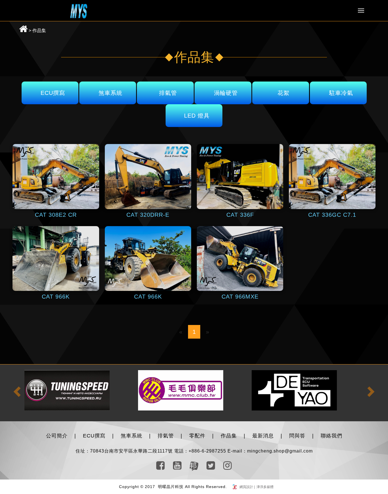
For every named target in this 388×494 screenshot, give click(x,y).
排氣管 (168, 93)
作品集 (39, 30)
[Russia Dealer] (66, 390)
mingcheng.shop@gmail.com (280, 451)
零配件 (197, 436)
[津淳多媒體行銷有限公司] (235, 487)
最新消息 (263, 436)
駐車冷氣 (341, 93)
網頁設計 (246, 487)
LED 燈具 (197, 115)
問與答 (297, 436)
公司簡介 (57, 436)
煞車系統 (110, 93)
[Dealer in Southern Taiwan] (180, 390)
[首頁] (78, 11)
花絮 (283, 93)
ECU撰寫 (53, 93)
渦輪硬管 (226, 93)
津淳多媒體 (265, 487)
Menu (361, 10)
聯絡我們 (331, 436)
